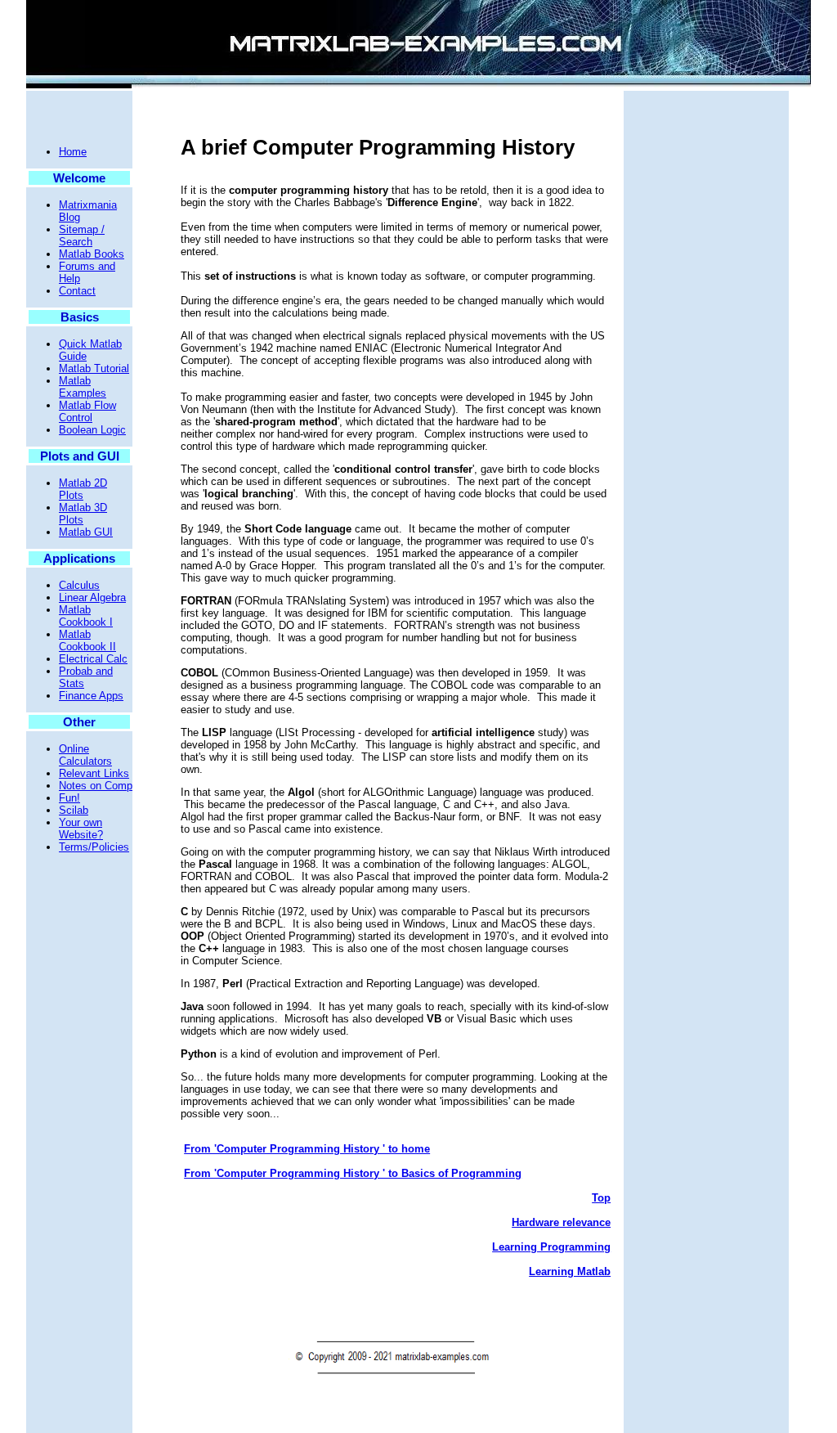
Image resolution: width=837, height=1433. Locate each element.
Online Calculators (85, 755)
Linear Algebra (92, 597)
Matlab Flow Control (87, 411)
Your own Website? (81, 828)
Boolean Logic (92, 430)
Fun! (69, 798)
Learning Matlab (570, 1271)
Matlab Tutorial (94, 368)
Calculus (79, 585)
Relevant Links (94, 773)
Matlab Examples (82, 387)
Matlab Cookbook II (87, 640)
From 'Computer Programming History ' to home (307, 1149)
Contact (77, 291)
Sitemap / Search (82, 235)
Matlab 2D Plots (83, 489)
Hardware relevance (561, 1222)
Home (73, 152)
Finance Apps (91, 696)
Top (601, 1198)
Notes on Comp (95, 785)
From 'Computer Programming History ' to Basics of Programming (352, 1173)
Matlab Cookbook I (86, 616)
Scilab (73, 810)
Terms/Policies (94, 847)
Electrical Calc (93, 659)
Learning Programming (551, 1247)
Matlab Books (91, 254)
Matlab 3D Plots (83, 513)
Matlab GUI (86, 532)
